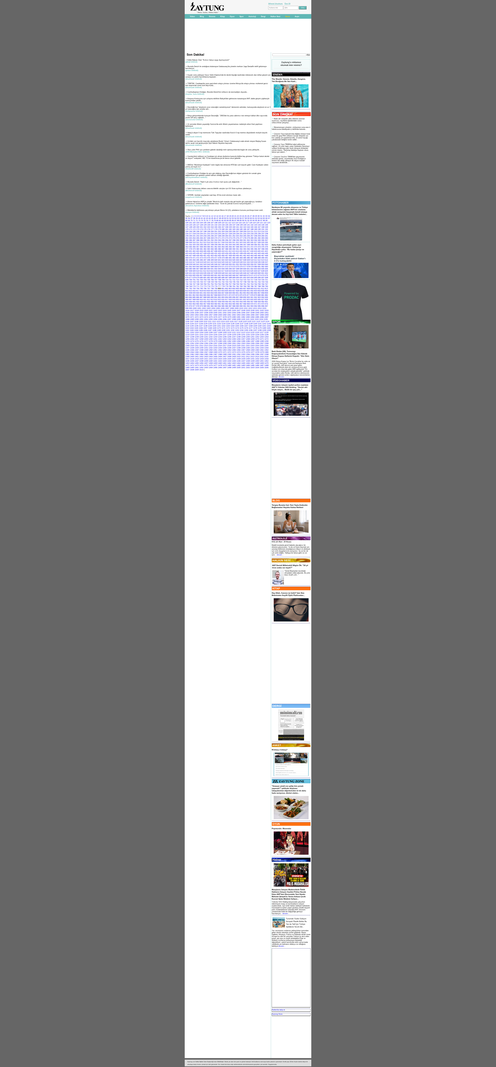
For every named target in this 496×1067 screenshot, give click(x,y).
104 (201, 223)
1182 (187, 330)
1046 (243, 313)
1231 (243, 335)
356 (194, 247)
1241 (206, 337)
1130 (210, 324)
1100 (243, 319)
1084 (252, 317)
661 (215, 275)
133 (219, 225)
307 (266, 240)
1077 (220, 317)
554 (244, 264)
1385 (206, 354)
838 (190, 293)
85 (230, 220)
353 (266, 245)
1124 (267, 321)
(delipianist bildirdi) (194, 111)
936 (212, 302)
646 (244, 273)
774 (208, 286)
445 (266, 253)
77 (210, 220)
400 (186, 251)
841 (201, 293)
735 (233, 282)
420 (259, 251)
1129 (205, 324)
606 (266, 269)
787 (255, 286)
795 (201, 288)
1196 (251, 330)
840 (197, 293)
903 (259, 297)
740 (252, 282)
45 (212, 218)
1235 (262, 335)
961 (219, 304)
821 (212, 291)
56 (241, 218)
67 (269, 218)
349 (252, 245)
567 (208, 266)
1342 (257, 348)
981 (208, 306)
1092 (206, 319)
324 (244, 242)
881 (262, 295)
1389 (225, 354)
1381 (187, 354)
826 (230, 291)
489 (259, 258)
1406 (220, 356)
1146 (196, 326)
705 (208, 280)
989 (237, 306)
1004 (213, 308)
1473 (197, 365)
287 (194, 240)
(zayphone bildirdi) (193, 197)
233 (248, 234)
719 (259, 280)
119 (254, 223)
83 (225, 220)
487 (252, 258)
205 (230, 231)
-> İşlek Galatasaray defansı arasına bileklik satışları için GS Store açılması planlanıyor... (219, 188)
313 (204, 242)
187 (248, 229)
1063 (239, 315)
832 (252, 291)
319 (226, 242)
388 (226, 249)
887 (201, 297)
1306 (257, 343)
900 (248, 297)
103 (197, 223)
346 (241, 245)
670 (248, 275)
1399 (187, 356)
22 (238, 216)
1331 (206, 348)
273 (226, 238)
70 (192, 220)
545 (212, 264)
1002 (204, 308)
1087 (266, 317)
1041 (220, 313)
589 (205, 269)
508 (244, 260)
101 (190, 223)
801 (223, 288)
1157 (246, 326)
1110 (205, 321)
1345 (187, 350)
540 (194, 264)
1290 (266, 341)
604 (259, 269)
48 (220, 218)
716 (248, 280)
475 (208, 258)
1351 (215, 350)
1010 (241, 308)
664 (226, 275)
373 (255, 247)
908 (194, 299)
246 (212, 236)
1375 (243, 352)
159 (230, 227)
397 (259, 249)
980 (205, 306)
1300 (229, 343)
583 (266, 266)
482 (233, 258)
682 (208, 277)
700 (190, 280)
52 (230, 218)
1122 (258, 321)
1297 (215, 343)
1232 (248, 335)
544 (208, 264)
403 (197, 251)
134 (223, 225)
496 (201, 260)
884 (190, 297)
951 (266, 302)
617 (222, 271)
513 (262, 260)
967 (241, 304)
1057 (211, 315)
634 (201, 273)
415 (241, 251)
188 (252, 229)
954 (194, 304)
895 (230, 297)
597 (233, 269)
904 (262, 297)
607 (186, 271)
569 (215, 266)
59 (248, 218)
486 (248, 258)
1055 (201, 315)
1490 (192, 367)
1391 (234, 354)
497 (205, 260)
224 (215, 234)
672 (255, 275)
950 (262, 302)
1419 (197, 359)
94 (254, 220)
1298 (220, 343)
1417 (187, 359)
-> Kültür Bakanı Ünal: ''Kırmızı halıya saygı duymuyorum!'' (207, 60)
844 (212, 293)
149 (194, 227)
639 (219, 273)
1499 (234, 367)
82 (223, 220)
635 (205, 273)
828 (237, 291)
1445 (234, 361)
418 (251, 251)
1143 (269, 324)
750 (205, 284)
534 (255, 262)
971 (255, 304)
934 (205, 302)
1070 (187, 317)
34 (269, 216)
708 (219, 280)
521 (208, 262)
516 (190, 262)
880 (259, 295)
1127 (196, 324)
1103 (257, 319)
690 (237, 277)
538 (186, 264)
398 (262, 249)
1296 (211, 343)
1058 (215, 315)
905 (266, 297)
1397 (262, 354)
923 (248, 299)
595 (226, 269)
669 (244, 275)
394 (248, 249)
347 (244, 245)
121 (261, 223)
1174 (237, 328)
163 (244, 227)
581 (259, 266)
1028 (243, 310)
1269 (252, 339)
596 (230, 269)
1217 (262, 332)
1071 (192, 317)
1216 (257, 332)
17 (225, 216)
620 (233, 271)
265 (197, 238)
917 (226, 299)
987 (230, 306)
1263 (225, 339)
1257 (197, 339)
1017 (192, 310)
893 (223, 297)
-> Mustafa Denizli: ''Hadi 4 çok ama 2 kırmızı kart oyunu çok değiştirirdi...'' (213, 182)
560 (266, 264)
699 (186, 280)
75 (204, 220)
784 (244, 286)
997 (266, 306)
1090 (197, 319)
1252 (257, 337)
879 (255, 295)
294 (219, 240)
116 (243, 223)
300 (241, 240)
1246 (229, 337)
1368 (211, 352)
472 (197, 258)
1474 (201, 365)
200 (212, 231)
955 (197, 304)
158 (226, 227)
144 (259, 225)
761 (244, 284)
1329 (197, 348)
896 (233, 297)
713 (237, 280)
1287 (252, 341)
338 (212, 245)
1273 (187, 341)
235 (255, 234)
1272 (266, 339)
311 (197, 242)
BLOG (276, 500)
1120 (249, 321)
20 (233, 216)
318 (222, 242)
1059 (220, 315)
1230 (239, 335)
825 (226, 291)
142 (252, 225)
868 (215, 295)
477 (215, 258)
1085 (257, 317)
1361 (262, 350)
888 (205, 297)
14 (217, 216)
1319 (234, 346)
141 (248, 225)
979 (201, 306)
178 (215, 229)
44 (210, 218)
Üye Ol (287, 4)
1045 (239, 313)
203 (223, 231)
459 (233, 256)
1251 (252, 337)
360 (208, 247)
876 (244, 295)
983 (215, 306)
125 (190, 225)
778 (223, 286)
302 (248, 240)
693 (248, 277)
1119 (245, 321)
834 (259, 291)
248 (219, 236)
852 (241, 293)
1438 (201, 361)
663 (223, 275)
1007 (227, 308)
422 (266, 251)
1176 (246, 328)
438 (241, 253)
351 (259, 245)
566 (205, 266)
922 (244, 299)
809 (252, 288)
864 (201, 295)
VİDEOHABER (280, 380)
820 (208, 291)
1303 (243, 343)
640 (223, 273)
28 (253, 216)
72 (197, 220)
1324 (257, 346)
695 (255, 277)
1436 (192, 361)
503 (226, 260)
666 (233, 275)
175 (205, 229)
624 (248, 271)
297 (230, 240)
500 (215, 260)
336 (205, 245)
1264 (229, 339)
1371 (225, 352)
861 (190, 295)
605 (262, 269)
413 (233, 251)
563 (194, 266)
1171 (224, 328)
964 (230, 304)
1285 (243, 341)
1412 (248, 356)
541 (197, 264)
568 (212, 266)
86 (233, 220)
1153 (228, 326)
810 (255, 288)
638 (215, 273)
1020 (206, 310)
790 (266, 286)
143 (255, 225)
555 (248, 264)
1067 (257, 315)
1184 (196, 330)
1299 (225, 343)
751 (208, 284)
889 (208, 297)
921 (241, 299)
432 (219, 253)
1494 (211, 367)
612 (204, 271)
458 (230, 256)
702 (197, 280)
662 (219, 275)
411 (226, 251)
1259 (206, 339)
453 (212, 256)
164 (248, 227)
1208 (220, 332)
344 (233, 245)
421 (262, 251)
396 (255, 249)
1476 (211, 365)
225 (219, 234)
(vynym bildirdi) (192, 212)
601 (248, 269)
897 (237, 297)
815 (190, 291)
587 (197, 269)
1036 (197, 313)
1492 (201, 367)
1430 (248, 359)
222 (208, 234)
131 (212, 225)
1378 (257, 352)
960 (215, 304)
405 (205, 251)
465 (255, 256)
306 (262, 240)
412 (230, 251)
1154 (233, 326)
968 (244, 304)
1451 (262, 361)
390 (233, 249)
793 (194, 288)
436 (233, 253)
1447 (243, 361)
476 (212, 258)
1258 (201, 339)
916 (222, 299)
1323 (252, 346)
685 (219, 277)
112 (229, 223)
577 (244, 266)
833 (255, 291)
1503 (252, 367)
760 (241, 284)
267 (205, 238)
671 (252, 275)
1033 (266, 310)
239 (186, 236)
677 (190, 277)
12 (212, 216)
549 (226, 264)
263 (190, 238)
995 (259, 306)
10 (207, 216)
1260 (211, 339)
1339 (243, 348)
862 (194, 295)
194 (190, 231)
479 (223, 258)
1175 (242, 328)
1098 (234, 319)
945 (244, 302)
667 (237, 275)
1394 (248, 354)
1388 (220, 354)
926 (259, 299)
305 (259, 240)
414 (237, 251)
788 (259, 286)
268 (208, 238)
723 (190, 282)
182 (230, 229)
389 (230, 249)
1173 (233, 328)
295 (223, 240)
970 (252, 304)
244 (205, 236)
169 (266, 227)
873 (233, 295)
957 (205, 304)
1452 (266, 361)
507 (241, 260)
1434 (266, 359)
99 (266, 220)
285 (186, 240)
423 (186, 253)
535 (259, 262)
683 (212, 277)
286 (190, 240)
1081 (239, 317)
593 (219, 269)
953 (190, 304)
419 (255, 251)
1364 (192, 352)
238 (266, 234)
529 (237, 262)
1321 (243, 346)
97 (261, 220)
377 (186, 249)
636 (208, 273)
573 (230, 266)
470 (190, 258)
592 (215, 269)
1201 (187, 332)
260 (262, 236)
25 (246, 216)
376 (266, 247)
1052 (187, 315)
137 (233, 225)
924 (251, 299)
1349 (206, 350)
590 (208, 269)
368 (237, 247)
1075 (211, 317)
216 (186, 234)
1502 (248, 367)
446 (186, 256)
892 (219, 297)
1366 (201, 352)
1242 (211, 337)
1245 (225, 337)
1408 (229, 356)
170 (186, 229)
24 (243, 216)
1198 (260, 330)
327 (255, 242)
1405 (215, 356)
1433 (262, 359)
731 (219, 282)
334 (197, 245)
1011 (246, 308)
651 (262, 273)
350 (255, 245)
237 (262, 234)
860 (186, 295)
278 (244, 238)
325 (248, 242)
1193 (237, 330)
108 (215, 223)
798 (212, 288)
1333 (215, 348)
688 (230, 277)
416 (244, 251)
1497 (225, 367)
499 (212, 260)
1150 (214, 326)
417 (248, 251)
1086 (262, 317)
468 (266, 256)
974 (266, 304)
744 (266, 282)
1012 (250, 308)
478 (219, 258)
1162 (269, 326)
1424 (220, 359)
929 (186, 302)
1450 (257, 361)
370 (244, 247)
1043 (229, 313)
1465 (243, 363)
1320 (238, 346)
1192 (233, 330)
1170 (219, 328)
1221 (197, 335)
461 (241, 256)
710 (226, 280)
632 (194, 273)
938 (219, 302)
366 (230, 247)
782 (237, 286)
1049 (257, 313)
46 (215, 218)
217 (190, 234)
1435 (187, 361)
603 (255, 269)
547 (219, 264)
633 (197, 273)
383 (208, 249)
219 (197, 234)
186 (244, 229)
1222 (201, 335)
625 (251, 271)
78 (212, 220)
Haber (276, 859)
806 (241, 288)
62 (256, 218)
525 (223, 262)
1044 (234, 313)
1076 (215, 317)
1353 (225, 350)
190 (259, 229)
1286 (248, 341)
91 (246, 220)
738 (244, 282)
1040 (215, 313)
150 (197, 227)
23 (240, 216)
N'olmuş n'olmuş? (280, 750)
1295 (206, 343)
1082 (243, 317)
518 (197, 262)
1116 (232, 321)
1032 (262, 310)
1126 (192, 324)
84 (228, 220)
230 (237, 234)
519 (201, 262)
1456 (201, 363)
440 (248, 253)
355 (190, 247)
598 (237, 269)
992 (248, 306)
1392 (239, 354)
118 (250, 223)
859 (266, 293)
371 (248, 247)
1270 (257, 339)
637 (212, 273)
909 (197, 299)
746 (190, 284)
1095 (220, 319)
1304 (248, 343)
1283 (234, 341)
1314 (210, 346)
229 (233, 234)
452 (208, 256)
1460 (220, 363)
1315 (215, 346)
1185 (201, 330)
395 (252, 249)
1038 (206, 313)
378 (190, 249)
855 (252, 293)
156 (219, 227)
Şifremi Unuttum (275, 4)
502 (223, 260)
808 (248, 288)
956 (201, 304)
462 (244, 256)
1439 (206, 361)
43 (207, 218)
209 (244, 231)
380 (197, 249)
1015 (264, 308)
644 (237, 273)
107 (212, 223)
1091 (201, 319)
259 (259, 236)
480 (226, 258)
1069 (266, 315)
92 (248, 220)
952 (186, 304)
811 (259, 288)
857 (259, 293)
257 (252, 236)
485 (244, 258)
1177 (251, 328)
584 (186, 269)
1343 (262, 348)
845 (215, 293)
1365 (197, 352)
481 (230, 258)
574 (233, 266)
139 (241, 225)
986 (226, 306)
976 (190, 306)
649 (255, 273)
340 (219, 245)
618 (226, 271)
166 (255, 227)
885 (194, 297)
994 (255, 306)
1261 (215, 339)
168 (262, 227)
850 (233, 293)
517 (194, 262)
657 (201, 275)
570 (219, 266)
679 (197, 277)
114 (236, 223)
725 (197, 282)
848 (226, 293)
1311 (197, 346)
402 (194, 251)
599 (241, 269)
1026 (234, 310)
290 (205, 240)
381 (201, 249)
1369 (215, 352)
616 (219, 271)
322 (237, 242)
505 (233, 260)
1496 (220, 367)
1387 (215, 354)
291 (208, 240)
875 (241, 295)
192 (266, 229)
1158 (251, 326)
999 (190, 308)
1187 (210, 330)
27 (251, 216)
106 (208, 223)
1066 (252, 315)
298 (233, 240)
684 (215, 277)
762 (248, 284)
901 (252, 297)
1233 (252, 335)
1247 (234, 337)
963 (226, 304)
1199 (264, 330)
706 (212, 280)
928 (266, 299)
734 (230, 282)
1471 (187, 365)
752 (212, 284)
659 (208, 275)
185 (241, 229)
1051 (266, 313)
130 (208, 225)
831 (248, 291)
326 (251, 242)
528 (233, 262)
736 (237, 282)
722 (186, 282)
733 (226, 282)
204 (226, 231)
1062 (234, 315)
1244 (220, 337)
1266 (239, 339)
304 (255, 240)
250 (226, 236)
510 (252, 260)
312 (201, 242)
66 (266, 218)
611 (201, 271)
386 (219, 249)
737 (241, 282)
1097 (229, 319)
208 (241, 231)
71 (194, 220)
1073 (201, 317)
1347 (197, 350)
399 (266, 249)
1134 (228, 324)
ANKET (276, 745)
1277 (206, 341)
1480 (229, 365)
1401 (197, 356)
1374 (239, 352)
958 (208, 304)
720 (262, 280)
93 (251, 220)
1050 (262, 313)
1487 (262, 365)
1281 (225, 341)
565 (201, 266)
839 (194, 293)
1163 (187, 328)
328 (259, 242)
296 (226, 240)
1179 (260, 328)
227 (226, 234)
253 (237, 236)
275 (233, 238)
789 (262, 286)
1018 (197, 310)
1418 (192, 359)
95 (256, 220)
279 (248, 238)
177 (212, 229)
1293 (197, 343)
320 (230, 242)
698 (266, 277)
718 (255, 280)
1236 (266, 335)
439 (244, 253)
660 (212, 275)
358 (201, 247)
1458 (211, 363)
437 (237, 253)
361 (212, 247)
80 (217, 220)
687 (226, 277)
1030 (252, 310)
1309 (187, 346)
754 (219, 284)
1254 (266, 337)
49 (223, 218)
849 (230, 293)
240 (190, 236)
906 (186, 299)
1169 (214, 328)
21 (235, 216)
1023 (220, 310)
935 (208, 302)
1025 (229, 310)
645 (241, 273)
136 (230, 225)
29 (256, 216)
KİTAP (276, 588)
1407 (225, 356)
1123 (263, 321)
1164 (192, 328)
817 (197, 291)
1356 (239, 350)
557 (255, 264)
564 (197, 266)
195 (194, 231)
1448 (248, 361)
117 (247, 223)
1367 (206, 352)
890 (212, 297)
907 (190, 299)
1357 (243, 350)
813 (266, 288)
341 (223, 245)
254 (241, 236)
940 (226, 302)
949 (259, 302)
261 (266, 236)
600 (244, 269)
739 (248, 282)
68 (186, 220)
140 (244, 225)
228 (230, 234)
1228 (229, 335)
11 (210, 216)
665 (230, 275)
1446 (239, 361)
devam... (280, 555)
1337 (234, 348)
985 (223, 306)
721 (266, 280)
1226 (220, 335)
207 (237, 231)
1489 (187, 367)
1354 (229, 350)
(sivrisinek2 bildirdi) (194, 120)
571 (223, 266)
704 (205, 280)
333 (194, 245)
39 (197, 218)
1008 (232, 308)
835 (262, 291)
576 (241, 266)
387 (223, 249)
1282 (229, 341)
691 (241, 277)
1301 (234, 343)
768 (186, 286)
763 (252, 284)
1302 (239, 343)
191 (262, 229)
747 (194, 284)
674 (262, 275)
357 (197, 247)
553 (241, 264)
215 (266, 231)
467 (262, 256)
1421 (206, 359)
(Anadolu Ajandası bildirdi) (197, 206)
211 (251, 231)
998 (186, 308)
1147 (201, 326)
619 (230, 271)
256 (248, 236)
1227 (225, 335)
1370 (220, 352)
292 (212, 240)
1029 (248, 310)
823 (219, 291)
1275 (197, 341)
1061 (229, 315)
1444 (229, 361)
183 (233, 229)
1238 (192, 337)
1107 (192, 321)
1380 (266, 352)
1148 (205, 326)
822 (215, 291)
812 (262, 288)
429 (208, 253)
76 (207, 220)
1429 (243, 359)
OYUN (276, 824)
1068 (262, 315)
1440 (211, 361)
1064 (243, 315)
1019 (201, 310)
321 (233, 242)
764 (255, 284)
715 (244, 280)
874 (237, 295)
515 (186, 262)
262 (186, 238)
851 (237, 293)
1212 (238, 332)
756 (226, 284)
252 (233, 236)
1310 (192, 346)
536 (262, 262)
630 (186, 273)
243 (201, 236)
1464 (239, 363)
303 (252, 240)
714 (241, 280)
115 (240, 223)
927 (262, 299)
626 (255, 271)
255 (244, 236)
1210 (229, 332)
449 (197, 256)
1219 (187, 335)
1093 (211, 319)
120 (257, 223)
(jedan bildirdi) (191, 70)
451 (205, 256)
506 (237, 260)
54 (235, 218)
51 (228, 218)
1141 (260, 324)
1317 (224, 346)
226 (223, 234)
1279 (215, 341)
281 (255, 238)
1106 (187, 321)
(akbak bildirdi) (191, 62)
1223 (206, 335)
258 (255, 236)
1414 (257, 356)
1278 (211, 341)
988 (233, 306)
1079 (229, 317)
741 (255, 282)
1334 (220, 348)
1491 (197, 367)
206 (233, 231)
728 (208, 282)
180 (223, 229)
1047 (248, 313)
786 (252, 286)
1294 (201, 343)
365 (226, 247)
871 (226, 295)
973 (262, 304)
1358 (248, 350)
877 (248, 295)
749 (201, 284)
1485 (252, 365)
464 (252, 256)
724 (194, 282)
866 (208, 295)
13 (215, 216)
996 (262, 306)
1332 (211, 348)
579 (252, 266)
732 (223, 282)
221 (205, 234)
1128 (201, 324)
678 (194, 277)
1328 (192, 348)
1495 (215, 367)
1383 (197, 354)
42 (204, 218)
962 (223, 304)
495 (197, 260)
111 (226, 223)
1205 (206, 332)
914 (215, 299)
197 (201, 231)
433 (223, 253)
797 (208, 288)
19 (230, 216)
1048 (252, 313)
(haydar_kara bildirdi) (194, 94)
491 (266, 258)
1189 (219, 330)
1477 (215, 365)
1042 (225, 313)
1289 (262, 341)
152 (205, 227)
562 (190, 266)
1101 (248, 319)
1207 (215, 332)
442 (255, 253)
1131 (214, 324)
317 (219, 242)
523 (215, 262)
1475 (206, 365)
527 (230, 262)
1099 (239, 319)
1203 (197, 332)
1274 (192, 341)
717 (251, 280)
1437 (197, 361)
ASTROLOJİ (279, 538)
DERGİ (276, 706)
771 (197, 286)
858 (262, 293)
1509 (197, 370)
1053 (192, 315)
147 (186, 227)
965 (233, 304)
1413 (252, 356)
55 (238, 218)
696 (259, 277)
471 (194, 258)
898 (241, 297)
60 (251, 218)
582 (262, 266)
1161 (264, 326)
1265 (234, 339)
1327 (187, 348)
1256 (192, 339)
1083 (248, 317)
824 (223, 291)
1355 (234, 350)
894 (226, 297)
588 (201, 269)
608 (190, 271)
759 (237, 284)
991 (244, 306)
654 (190, 275)
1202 (192, 332)
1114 (223, 321)
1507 (187, 370)
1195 (246, 330)
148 (190, 227)
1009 (236, 308)
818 (201, 291)
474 (205, 258)
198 (205, 231)
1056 (206, 315)
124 (186, 225)
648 (252, 273)
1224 (211, 335)
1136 (237, 324)
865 (205, 295)
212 (255, 231)
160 (233, 227)
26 (248, 216)
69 (189, 220)
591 (212, 269)
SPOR (276, 321)
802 (226, 288)
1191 (228, 330)
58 (246, 218)
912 (208, 299)
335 (201, 245)
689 (233, 277)
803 (230, 288)
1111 (210, 321)
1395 (252, 354)
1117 (236, 321)
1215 (252, 332)
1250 (248, 337)
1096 (225, 319)
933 (201, 302)
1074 (206, 317)
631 (190, 273)
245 (208, 236)
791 (186, 288)
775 (212, 286)
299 (237, 240)
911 (204, 299)
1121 (254, 321)
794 (197, 288)
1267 (243, 339)
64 (261, 218)
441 (252, 253)
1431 (252, 359)
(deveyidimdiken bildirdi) (196, 177)
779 (226, 286)
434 (226, 253)
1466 (248, 363)
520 (205, 262)
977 (194, 306)
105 (205, 223)
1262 (220, 339)
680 (201, 277)
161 (237, 227)
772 (201, 286)
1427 (234, 359)
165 (252, 227)
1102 (252, 319)
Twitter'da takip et (278, 1010)
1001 (199, 308)
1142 (264, 324)
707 (215, 280)
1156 (242, 326)
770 (194, 286)
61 (254, 218)
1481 (234, 365)
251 (230, 236)
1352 (220, 350)
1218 (266, 332)
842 (205, 293)
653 (186, 275)
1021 (211, 310)
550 (230, 264)
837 (186, 293)
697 (262, 277)
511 (255, 260)
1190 (224, 330)
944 (241, 302)
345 (237, 245)
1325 (262, 346)
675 (266, 275)
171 (190, 229)
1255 (187, 339)
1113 (218, 321)
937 (215, 302)
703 (201, 280)
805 (237, 288)
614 (212, 271)
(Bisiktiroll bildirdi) (193, 184)
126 (194, 225)
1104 (261, 319)
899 (244, 297)
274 (230, 238)
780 (230, 286)
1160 (260, 326)
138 (237, 225)
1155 (237, 326)
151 (201, 227)
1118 (240, 321)
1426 (229, 359)
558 (259, 264)
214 (262, 231)
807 (244, 288)
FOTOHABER (280, 202)
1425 (225, 359)
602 (252, 269)
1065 (248, 315)
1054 (197, 315)
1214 (248, 332)
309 (190, 242)
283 (262, 238)
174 (201, 229)
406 (208, 251)
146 (266, 225)
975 (186, 306)
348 (248, 245)
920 (237, 299)
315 (212, 242)
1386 (211, 354)
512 (259, 260)
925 (255, 299)
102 (194, 223)
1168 (210, 328)
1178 (255, 328)
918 (230, 299)
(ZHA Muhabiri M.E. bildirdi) (197, 152)
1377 (252, 352)
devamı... (282, 377)
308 (186, 242)
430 (212, 253)
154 (212, 227)
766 (262, 284)
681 (205, 277)
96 (259, 220)
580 (255, 266)
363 (219, 247)
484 (241, 258)
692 (244, 277)
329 (262, 242)
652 (266, 273)
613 (208, 271)
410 (223, 251)
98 (264, 220)
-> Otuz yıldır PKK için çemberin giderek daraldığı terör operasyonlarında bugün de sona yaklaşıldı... (223, 150)
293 (215, 240)
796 (205, 288)
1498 (229, 367)
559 (262, 264)
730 (215, 282)
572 (226, 266)
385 (215, 249)
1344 (266, 348)
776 (215, 286)
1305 (252, 343)
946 (248, 302)
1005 (218, 308)
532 (248, 262)
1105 (266, 319)
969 (248, 304)
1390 (229, 354)
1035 (192, 313)
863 (197, 295)
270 (215, 238)
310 (194, 242)
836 (266, 291)
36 (189, 218)
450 (201, 256)
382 (205, 249)
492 (186, 260)
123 (268, 223)
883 (186, 297)
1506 (266, 367)
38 (194, 218)
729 (212, 282)
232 (244, 234)
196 (197, 231)
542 (201, 264)
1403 (206, 356)
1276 (201, 341)
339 (215, 245)
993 (252, 306)
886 (197, 297)
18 (228, 216)
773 (205, 286)
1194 (242, 330)
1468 (257, 363)
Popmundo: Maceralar (281, 828)
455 (219, 256)
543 (205, 264)
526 (226, 262)
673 (259, 275)
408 (215, 251)
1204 (201, 332)
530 (241, 262)
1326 (266, 346)
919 (233, 299)
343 (230, 245)
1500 (239, 367)
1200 (269, 330)
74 (202, 220)
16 (222, 216)
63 (259, 218)
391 (237, 249)
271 (219, 238)
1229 (234, 335)
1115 (227, 321)
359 (205, 247)
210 (248, 231)
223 (212, 234)
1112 (214, 321)
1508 (192, 370)
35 (186, 218)
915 (219, 299)
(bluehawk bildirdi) (193, 79)
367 (233, 247)
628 (262, 271)
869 (219, 295)
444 (262, 253)
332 (190, 245)
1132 (219, 324)
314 (208, 242)
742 (259, 282)
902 (255, 297)
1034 (187, 313)
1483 (243, 365)
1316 (220, 346)
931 (194, 302)
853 (244, 293)
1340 (248, 348)
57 (243, 218)
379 (194, 249)
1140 (255, 324)
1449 (252, 361)
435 (230, 253)
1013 (255, 308)
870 (223, 295)
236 (259, 234)
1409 (234, 356)
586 (194, 269)
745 (186, 284)
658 (205, 275)
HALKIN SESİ (281, 560)
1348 (201, 350)
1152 (224, 326)
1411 (243, 356)
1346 (192, 350)
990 (241, 306)
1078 (225, 317)
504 (230, 260)
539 (190, 264)
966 (237, 304)
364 (223, 247)
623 (244, 271)
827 (233, 291)
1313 (206, 346)
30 (259, 216)
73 (199, 220)
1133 (224, 324)
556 (252, 264)
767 (266, 284)
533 (252, 262)
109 (219, 223)
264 (194, 238)
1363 (187, 352)
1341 (252, 348)
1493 (206, 367)
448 (194, 256)
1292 (192, 343)
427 (201, 253)
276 (237, 238)
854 (248, 293)
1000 (195, 308)
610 (197, 271)
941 (230, 302)
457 (226, 256)
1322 (248, 346)
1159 (255, 326)
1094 (215, 319)
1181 (269, 328)
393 (244, 249)
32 (264, 216)
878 (252, 295)
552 (237, 264)
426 (197, 253)
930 (190, 302)
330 (266, 242)
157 (223, 227)
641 (226, 273)
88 (238, 220)
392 (241, 249)
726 (201, 282)
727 (205, 282)
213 (259, 231)
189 (255, 229)
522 (212, 262)
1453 (187, 363)
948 (255, 302)
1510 (201, 370)
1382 (192, 354)
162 (241, 227)
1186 (205, 330)
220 (201, 234)
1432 (257, 359)
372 (252, 247)
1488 (266, 365)
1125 (187, 324)
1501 (243, 367)
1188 (214, 330)
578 (248, 266)
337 (208, 245)
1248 (239, 337)
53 (233, 218)
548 (223, 264)
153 (208, 227)
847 (223, 293)
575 (237, 266)
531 (244, 262)
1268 (248, 339)
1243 (215, 337)
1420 (201, 359)
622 (241, 271)
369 (241, 247)
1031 (257, 310)
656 (197, 275)
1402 (201, 356)
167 (259, 227)
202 (219, 231)
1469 (262, 363)
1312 (201, 346)
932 (197, 302)
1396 (257, 354)
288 (197, 240)
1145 (192, 326)
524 (219, 262)
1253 (262, 337)
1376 (248, 352)
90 (243, 220)
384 (212, 249)
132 (215, 225)
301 (244, 240)
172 (194, 229)
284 (266, 238)
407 (212, 251)
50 (225, 218)
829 (241, 291)
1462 (229, 363)
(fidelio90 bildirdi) (193, 169)
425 (194, 253)
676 (186, 277)
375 (262, 247)
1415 (262, 356)
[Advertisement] (174, 49)
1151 (219, 326)
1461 (225, 363)
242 (197, 236)
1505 (262, 367)
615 (215, 271)
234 (252, 234)
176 (208, 229)
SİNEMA (277, 74)
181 (226, 229)
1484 (248, 365)
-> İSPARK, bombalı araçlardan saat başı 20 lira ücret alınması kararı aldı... (213, 195)
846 (219, 293)
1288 (257, 341)
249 (223, 236)
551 (233, 264)
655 (194, 275)
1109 (201, 321)
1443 (225, 361)
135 (226, 225)
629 (266, 271)
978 (197, 306)
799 (215, 288)
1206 (211, 332)
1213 (243, 332)
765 (259, 284)
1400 (192, 356)
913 (212, 299)
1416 (266, 356)
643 (233, 273)
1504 (257, 367)
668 (241, 275)
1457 (206, 363)
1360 (257, 350)
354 (186, 247)
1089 (192, 319)
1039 (211, 313)
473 (201, 258)
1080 (234, 317)
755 (223, 284)
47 (217, 218)
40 (199, 218)
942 (233, 302)
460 (237, 256)
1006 (222, 308)
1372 (229, 352)
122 (265, 223)
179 (219, 229)
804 (233, 288)
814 (186, 291)
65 (264, 218)
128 (201, 225)
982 (212, 306)
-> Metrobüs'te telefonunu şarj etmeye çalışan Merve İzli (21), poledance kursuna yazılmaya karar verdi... (224, 210)
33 (266, 216)
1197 (255, 330)
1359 (252, 350)
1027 (239, 310)
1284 (239, 341)
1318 (229, 346)
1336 (229, 348)
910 (201, 299)
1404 (211, 356)
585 (190, 269)
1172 (228, 328)
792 (190, 288)
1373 (234, 352)
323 (241, 242)
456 (223, 256)
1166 (201, 328)
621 (237, 271)
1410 (239, 356)
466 (259, 256)
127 (197, 225)
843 (208, 293)
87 (235, 220)
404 (201, 251)
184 (237, 229)
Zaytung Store (277, 1014)
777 (219, 286)
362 (215, 247)
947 (252, 302)
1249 (243, 337)
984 (219, 306)
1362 (266, 350)
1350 (211, 350)
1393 (243, 354)
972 (259, 304)
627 (259, 271)
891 (215, 297)
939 (223, 302)
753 (215, 284)
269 (212, 238)
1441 (215, 361)
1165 (196, 328)
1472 (192, 365)
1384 (201, 354)
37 (192, 218)
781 (233, 286)
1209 (225, 332)
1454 (192, 363)
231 (241, 234)
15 (220, 216)
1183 (192, 330)
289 (201, 240)
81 (220, 220)
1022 (215, 310)
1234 (257, 335)
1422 (211, 359)
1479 (225, 365)
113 (233, 223)
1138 (246, 324)
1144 (187, 326)
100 (186, 223)
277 (241, 238)
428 (205, 253)
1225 (215, 335)
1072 (197, 317)
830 (244, 291)
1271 (262, 339)
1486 (257, 365)
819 (205, 291)
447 (190, 256)
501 (219, 260)
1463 (234, 363)
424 (190, 253)
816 (194, 291)
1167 (205, 328)
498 (208, 260)
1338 (239, 348)
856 (255, 293)
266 (201, 238)
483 (237, 258)
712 (233, 280)
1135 (233, 324)
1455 (197, 363)
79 (215, 220)
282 (259, 238)
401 (190, 251)
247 (215, 236)
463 (248, 256)
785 (248, 286)
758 (233, 284)
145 (262, 225)
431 (215, 253)
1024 (225, 310)
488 (255, 258)
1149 (210, 326)
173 (197, 229)
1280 (220, 341)
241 (194, 236)
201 (215, 231)
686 (223, 277)
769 (190, 286)
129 (205, 225)
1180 (264, 328)
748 (197, 284)
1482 (239, 365)
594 (223, 269)
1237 (187, 337)
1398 (266, 354)
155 (215, 227)
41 (202, 218)
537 (266, 262)
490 (262, 258)
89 (241, 220)
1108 (196, 321)
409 (219, 251)
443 (259, 253)
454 (215, 256)
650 (259, 273)
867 (212, 295)
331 (186, 245)
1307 (262, 343)
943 (237, 302)
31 (261, 216)
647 (248, 273)
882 (266, 295)
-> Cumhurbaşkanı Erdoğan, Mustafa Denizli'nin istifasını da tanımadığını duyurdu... (216, 92)
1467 (252, 363)
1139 (251, 324)
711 (230, 280)
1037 (201, 313)
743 (262, 282)
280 (252, 238)
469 (186, 258)
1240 (201, 337)
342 (226, 245)
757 (230, 284)
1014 (260, 308)
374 (259, 247)
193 (186, 231)
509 (248, 260)
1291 (187, 343)
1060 (225, 315)
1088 (187, 319)
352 (262, 245)
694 (252, 277)
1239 (197, 337)
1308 (266, 343)
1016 (187, 310)
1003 (209, 308)
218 (194, 234)
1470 (266, 363)
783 (241, 286)
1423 (215, 359)
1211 (234, 332)
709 (223, 280)
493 (190, 260)
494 (194, 260)
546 (215, 264)
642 (230, 273)
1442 (220, 361)
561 (186, 266)
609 (194, 271)
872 (230, 295)
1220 (192, 335)
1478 (220, 365)
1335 (225, 348)
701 (194, 280)
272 (223, 238)
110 (223, 223)
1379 (262, 352)
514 (266, 260)
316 (215, 242)
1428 (239, 359)
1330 (201, 348)
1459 (215, 363)
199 (208, 231)
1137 (242, 324)
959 (212, 304)
